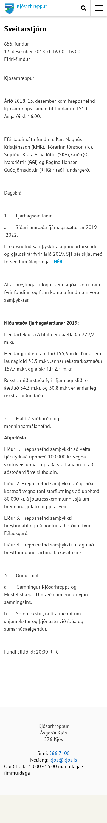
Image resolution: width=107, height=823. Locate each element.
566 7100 (59, 753)
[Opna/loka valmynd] (99, 8)
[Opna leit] (84, 8)
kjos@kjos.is (63, 760)
